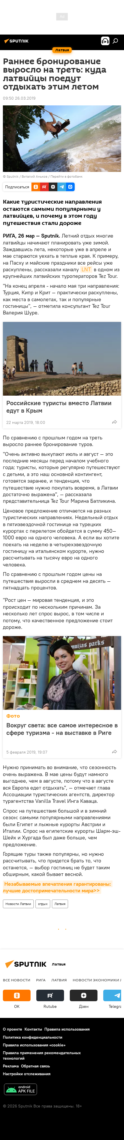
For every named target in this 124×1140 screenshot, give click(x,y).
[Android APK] (20, 1090)
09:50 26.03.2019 (19, 98)
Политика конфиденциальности (32, 1037)
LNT (86, 269)
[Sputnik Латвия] (17, 43)
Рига (41, 979)
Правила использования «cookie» (34, 1045)
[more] (114, 422)
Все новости (16, 979)
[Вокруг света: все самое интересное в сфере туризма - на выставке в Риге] (62, 673)
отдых (43, 904)
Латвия (60, 904)
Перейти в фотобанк (66, 176)
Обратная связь (35, 1066)
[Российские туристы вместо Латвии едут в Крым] (62, 359)
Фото (13, 716)
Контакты (33, 1029)
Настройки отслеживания (26, 1073)
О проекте (12, 1029)
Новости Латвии (18, 904)
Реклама (11, 1066)
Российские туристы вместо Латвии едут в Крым (59, 406)
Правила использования (67, 1029)
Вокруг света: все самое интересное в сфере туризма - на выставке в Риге (62, 729)
